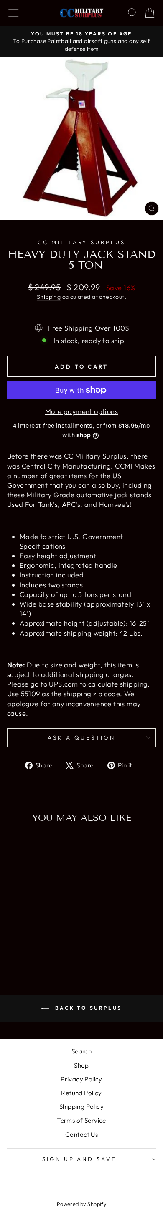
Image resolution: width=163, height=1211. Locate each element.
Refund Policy (81, 1093)
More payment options (81, 411)
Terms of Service (81, 1120)
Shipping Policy (81, 1107)
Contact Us (81, 1134)
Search (81, 1051)
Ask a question (81, 737)
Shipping (49, 297)
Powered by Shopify (81, 1204)
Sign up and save (79, 1159)
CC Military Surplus (82, 242)
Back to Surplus (87, 1008)
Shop (81, 1065)
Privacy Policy (81, 1079)
